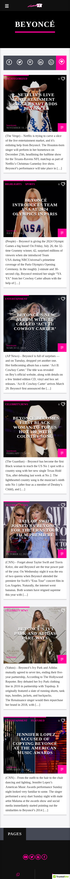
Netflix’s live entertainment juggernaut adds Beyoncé (35, 101)
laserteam (11, 125)
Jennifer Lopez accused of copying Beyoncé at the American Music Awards (35, 743)
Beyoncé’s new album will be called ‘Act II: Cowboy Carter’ (35, 321)
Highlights (13, 184)
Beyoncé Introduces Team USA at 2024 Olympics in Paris (34, 207)
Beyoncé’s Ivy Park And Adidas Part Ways (35, 633)
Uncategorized (16, 78)
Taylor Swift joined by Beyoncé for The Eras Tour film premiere (35, 528)
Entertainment (16, 298)
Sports (30, 184)
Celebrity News (16, 404)
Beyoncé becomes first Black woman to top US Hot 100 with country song (36, 427)
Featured (38, 720)
